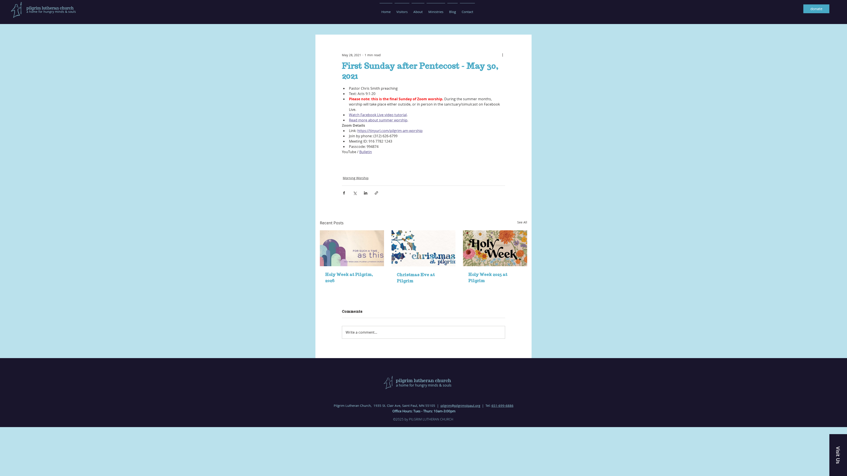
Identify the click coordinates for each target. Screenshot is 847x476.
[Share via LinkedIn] (366, 193)
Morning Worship (356, 178)
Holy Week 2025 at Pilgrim (487, 277)
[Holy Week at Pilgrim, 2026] (352, 248)
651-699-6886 (502, 405)
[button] (838, 455)
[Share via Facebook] (344, 193)
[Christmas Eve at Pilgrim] (424, 248)
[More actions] (502, 55)
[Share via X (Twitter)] (355, 193)
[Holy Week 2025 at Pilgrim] (495, 248)
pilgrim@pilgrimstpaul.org (460, 405)
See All (522, 222)
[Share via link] (376, 193)
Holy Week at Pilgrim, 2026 (349, 277)
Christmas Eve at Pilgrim (416, 278)
